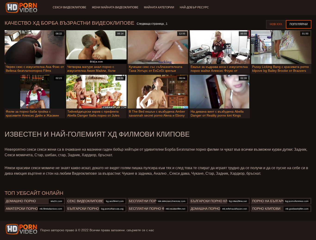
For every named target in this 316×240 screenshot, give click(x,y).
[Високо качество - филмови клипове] (22, 7)
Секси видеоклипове (69, 7)
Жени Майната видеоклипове (115, 7)
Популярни (299, 24)
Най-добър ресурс (194, 7)
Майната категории (159, 7)
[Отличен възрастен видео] (21, 229)
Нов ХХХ (276, 24)
